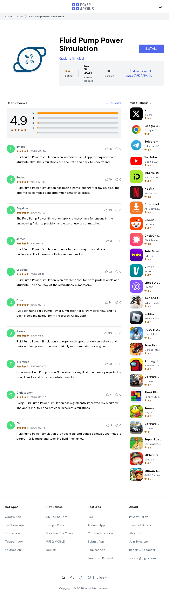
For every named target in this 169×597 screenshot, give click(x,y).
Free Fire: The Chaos (60, 533)
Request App (96, 550)
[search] (160, 6)
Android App (96, 525)
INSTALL (151, 48)
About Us (135, 533)
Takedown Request (100, 558)
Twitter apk (12, 533)
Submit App (96, 541)
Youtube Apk (13, 550)
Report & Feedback (142, 550)
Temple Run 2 (55, 525)
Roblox (51, 550)
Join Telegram (138, 541)
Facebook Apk (14, 525)
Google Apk (13, 517)
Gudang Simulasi (71, 58)
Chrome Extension (100, 533)
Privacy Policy (138, 517)
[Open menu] (7, 6)
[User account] (80, 577)
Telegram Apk (14, 541)
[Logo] (83, 6)
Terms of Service (140, 525)
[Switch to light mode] (72, 577)
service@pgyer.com (142, 558)
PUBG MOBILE (55, 541)
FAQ (90, 517)
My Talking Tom (56, 517)
